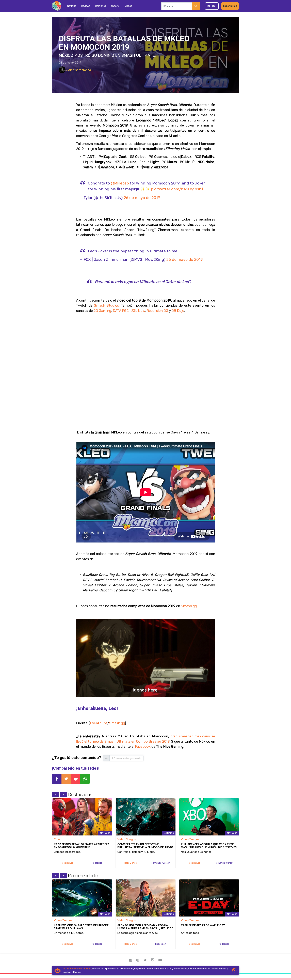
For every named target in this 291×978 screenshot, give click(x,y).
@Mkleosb (120, 183)
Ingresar (212, 6)
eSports (115, 6)
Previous (55, 794)
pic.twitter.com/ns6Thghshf (177, 189)
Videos (128, 6)
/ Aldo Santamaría (78, 70)
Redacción (97, 863)
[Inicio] (56, 6)
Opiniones (100, 6)
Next (63, 794)
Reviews (85, 6)
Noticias (71, 6)
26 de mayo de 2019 (142, 197)
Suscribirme (230, 6)
